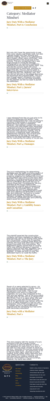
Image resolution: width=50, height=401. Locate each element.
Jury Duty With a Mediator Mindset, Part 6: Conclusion (22, 23)
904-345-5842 (39, 386)
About (17, 383)
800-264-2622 (41, 391)
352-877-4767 (36, 389)
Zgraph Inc (31, 398)
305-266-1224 (43, 379)
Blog (16, 375)
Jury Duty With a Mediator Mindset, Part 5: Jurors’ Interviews (21, 87)
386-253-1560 (40, 372)
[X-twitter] (9, 376)
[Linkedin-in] (33, 8)
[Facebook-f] (35, 8)
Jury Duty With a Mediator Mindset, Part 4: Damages (21, 142)
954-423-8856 (41, 382)
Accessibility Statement (15, 398)
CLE (16, 380)
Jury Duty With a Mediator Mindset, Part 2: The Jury (21, 257)
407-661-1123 (41, 375)
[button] (48, 3)
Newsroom (18, 378)
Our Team (18, 368)
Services (17, 371)
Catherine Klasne (34, 370)
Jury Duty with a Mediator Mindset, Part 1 (20, 313)
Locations (18, 385)
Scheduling (18, 373)
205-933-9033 (39, 377)
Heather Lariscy (33, 368)
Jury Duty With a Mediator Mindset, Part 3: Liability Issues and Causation (24, 204)
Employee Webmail (38, 396)
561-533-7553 (43, 384)
